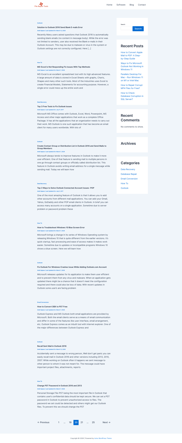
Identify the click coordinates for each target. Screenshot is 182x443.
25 (93, 422)
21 (82, 422)
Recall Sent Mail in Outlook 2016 (51, 346)
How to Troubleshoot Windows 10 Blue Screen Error (61, 227)
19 (70, 422)
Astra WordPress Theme (103, 438)
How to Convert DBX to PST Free (52, 306)
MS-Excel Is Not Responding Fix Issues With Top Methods (63, 67)
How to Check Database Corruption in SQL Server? (132, 96)
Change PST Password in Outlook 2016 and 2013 (59, 386)
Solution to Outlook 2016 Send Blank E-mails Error (60, 27)
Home (109, 5)
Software (120, 5)
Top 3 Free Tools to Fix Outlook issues (54, 106)
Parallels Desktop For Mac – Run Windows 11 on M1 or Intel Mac (132, 77)
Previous (43, 422)
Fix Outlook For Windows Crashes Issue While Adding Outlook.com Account (72, 267)
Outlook (39, 23)
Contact (142, 5)
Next (106, 422)
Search (123, 24)
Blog (132, 5)
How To (39, 62)
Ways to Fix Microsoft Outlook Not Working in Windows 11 (132, 66)
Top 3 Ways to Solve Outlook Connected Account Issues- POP (65, 188)
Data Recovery (42, 102)
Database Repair (129, 174)
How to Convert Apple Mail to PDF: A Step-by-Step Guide (131, 55)
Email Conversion (43, 302)
